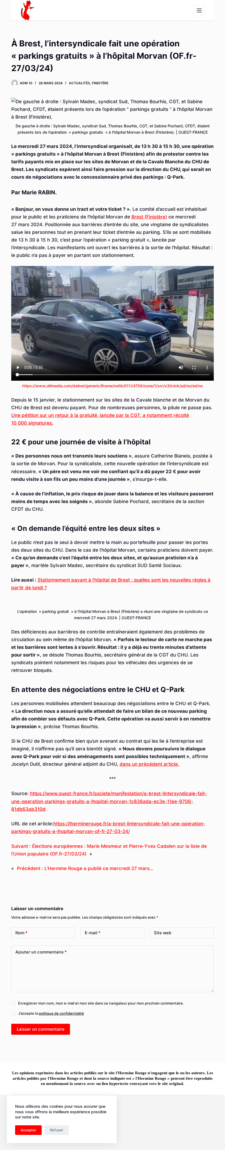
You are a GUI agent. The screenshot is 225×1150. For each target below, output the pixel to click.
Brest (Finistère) (149, 217)
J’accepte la (51, 1013)
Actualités (79, 83)
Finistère (100, 83)
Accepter (28, 1130)
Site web (162, 932)
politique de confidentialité (61, 1013)
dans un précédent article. (149, 764)
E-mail (92, 932)
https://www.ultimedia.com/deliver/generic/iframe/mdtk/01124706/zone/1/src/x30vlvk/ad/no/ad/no (112, 385)
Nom (21, 932)
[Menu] (199, 10)
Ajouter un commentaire (41, 952)
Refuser (56, 1130)
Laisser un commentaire (40, 1029)
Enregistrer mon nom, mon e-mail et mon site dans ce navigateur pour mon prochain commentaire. (101, 1003)
